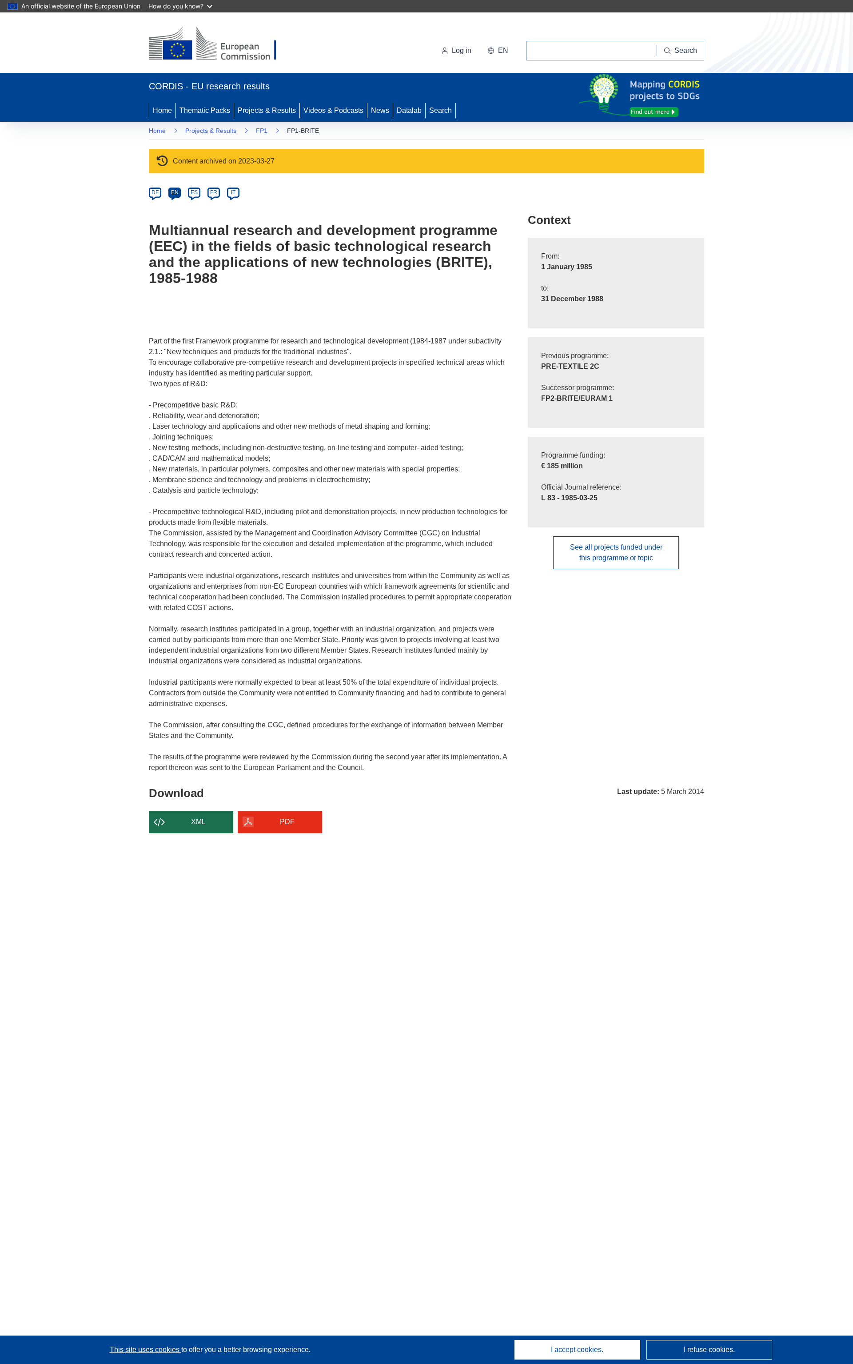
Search (440, 110)
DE (155, 192)
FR (213, 192)
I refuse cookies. (709, 1349)
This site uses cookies (145, 1349)
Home (162, 110)
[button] (497, 50)
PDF (287, 822)
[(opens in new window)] (220, 44)
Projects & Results (267, 110)
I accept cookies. (577, 1349)
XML (198, 822)
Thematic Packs (204, 110)
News (380, 110)
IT (233, 192)
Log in (461, 50)
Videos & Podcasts (333, 110)
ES (194, 192)
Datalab (409, 110)
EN (175, 192)
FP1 (261, 130)
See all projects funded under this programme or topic (616, 552)
